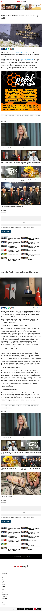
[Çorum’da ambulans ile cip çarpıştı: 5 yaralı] (4, 238)
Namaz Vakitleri (4, 592)
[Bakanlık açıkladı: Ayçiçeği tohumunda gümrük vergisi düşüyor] (31, 172)
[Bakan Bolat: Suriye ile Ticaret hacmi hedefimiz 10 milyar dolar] (21, 193)
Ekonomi (39, 21)
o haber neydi (19, 405)
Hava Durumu (4, 589)
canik (2, 405)
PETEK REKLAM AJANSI (26, 115)
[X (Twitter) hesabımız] (27, 556)
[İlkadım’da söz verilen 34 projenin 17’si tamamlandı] (24, 238)
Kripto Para (4, 591)
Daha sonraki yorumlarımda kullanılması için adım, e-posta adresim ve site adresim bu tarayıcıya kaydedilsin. (17, 227)
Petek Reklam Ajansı (11, 609)
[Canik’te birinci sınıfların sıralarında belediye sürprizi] (24, 254)
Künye (3, 602)
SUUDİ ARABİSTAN (4, 117)
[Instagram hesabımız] (29, 556)
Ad (1, 222)
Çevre (3, 579)
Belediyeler (4, 577)
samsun (32, 115)
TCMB (17, 52)
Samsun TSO (10, 407)
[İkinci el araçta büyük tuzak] (24, 250)
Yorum (2, 214)
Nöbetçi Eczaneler (5, 594)
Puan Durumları (4, 596)
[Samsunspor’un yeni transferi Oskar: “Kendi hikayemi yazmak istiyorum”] (4, 250)
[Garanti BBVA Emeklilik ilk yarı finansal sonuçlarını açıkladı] (21, 134)
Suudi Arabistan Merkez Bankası (26, 52)
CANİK (2, 115)
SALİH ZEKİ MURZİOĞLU (35, 405)
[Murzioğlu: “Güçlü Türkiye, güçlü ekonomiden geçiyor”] (11, 155)
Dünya (3, 581)
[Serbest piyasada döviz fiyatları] (21, 483)
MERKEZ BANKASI (11, 115)
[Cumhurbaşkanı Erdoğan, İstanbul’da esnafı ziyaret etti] (4, 242)
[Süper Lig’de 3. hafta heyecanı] (4, 254)
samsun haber (37, 115)
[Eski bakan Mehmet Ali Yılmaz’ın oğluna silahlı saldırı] (24, 242)
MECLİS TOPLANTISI (12, 405)
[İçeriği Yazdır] (13, 49)
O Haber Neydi (4, 601)
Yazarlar (3, 604)
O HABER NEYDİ (18, 115)
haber (6, 115)
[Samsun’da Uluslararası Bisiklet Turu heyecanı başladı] (24, 258)
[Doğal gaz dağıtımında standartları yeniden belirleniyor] (11, 172)
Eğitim (3, 582)
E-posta (23, 222)
